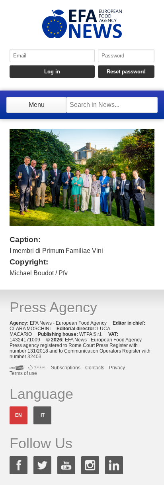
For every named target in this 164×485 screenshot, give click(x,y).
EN (18, 415)
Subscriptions (65, 368)
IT (43, 415)
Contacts (94, 368)
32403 (34, 356)
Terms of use (23, 373)
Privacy (117, 368)
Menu (37, 104)
